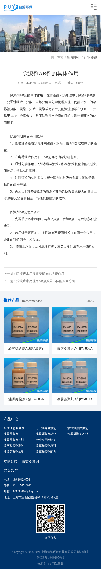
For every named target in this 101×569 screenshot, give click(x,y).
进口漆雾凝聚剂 (46, 428)
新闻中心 (74, 57)
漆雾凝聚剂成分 (46, 434)
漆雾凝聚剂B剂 (13, 445)
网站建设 (58, 563)
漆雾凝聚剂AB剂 (78, 434)
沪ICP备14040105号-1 (50, 557)
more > (92, 300)
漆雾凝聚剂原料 (46, 445)
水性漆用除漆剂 (46, 440)
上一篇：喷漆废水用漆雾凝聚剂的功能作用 (34, 274)
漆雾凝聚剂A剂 (14, 440)
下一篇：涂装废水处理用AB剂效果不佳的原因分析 (39, 281)
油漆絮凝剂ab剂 (14, 451)
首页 (60, 57)
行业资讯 (90, 57)
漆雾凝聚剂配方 (46, 451)
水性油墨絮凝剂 (14, 428)
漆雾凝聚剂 (11, 434)
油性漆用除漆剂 (77, 428)
